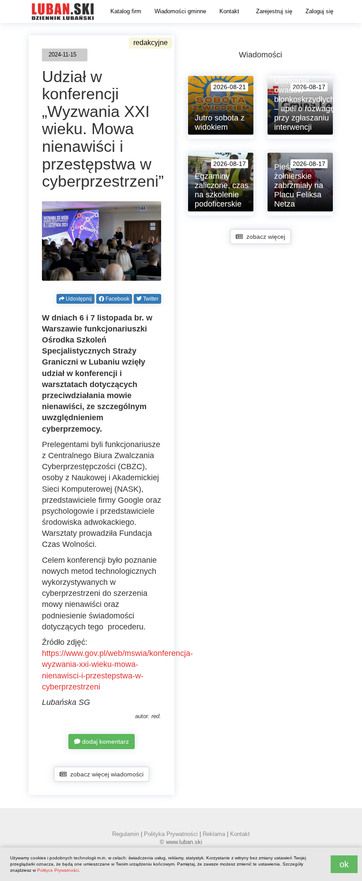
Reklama (214, 834)
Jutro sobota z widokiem (220, 122)
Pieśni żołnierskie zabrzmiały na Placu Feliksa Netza (298, 185)
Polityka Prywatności (171, 834)
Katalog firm (125, 11)
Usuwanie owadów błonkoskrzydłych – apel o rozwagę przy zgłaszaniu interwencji (304, 104)
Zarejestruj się (274, 11)
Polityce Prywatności (58, 870)
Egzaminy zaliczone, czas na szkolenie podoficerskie (222, 190)
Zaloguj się (319, 11)
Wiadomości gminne (180, 11)
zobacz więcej (264, 236)
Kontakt (229, 11)
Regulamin (125, 834)
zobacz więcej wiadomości (105, 774)
